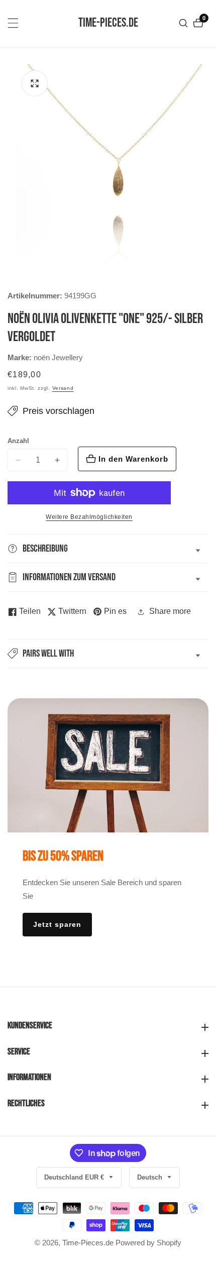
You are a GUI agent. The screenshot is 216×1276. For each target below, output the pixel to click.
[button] (108, 654)
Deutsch (150, 1177)
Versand (63, 388)
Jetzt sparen (57, 924)
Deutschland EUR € (75, 1177)
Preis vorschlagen (58, 411)
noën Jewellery (58, 357)
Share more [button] (170, 611)
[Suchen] (184, 23)
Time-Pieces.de (88, 1242)
